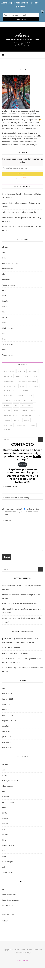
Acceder (5, 889)
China (4, 274)
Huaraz (5, 306)
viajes (32, 425)
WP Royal (28, 953)
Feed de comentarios (10, 900)
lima (16, 410)
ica (16, 405)
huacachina (29, 400)
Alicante (5, 247)
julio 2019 (6, 731)
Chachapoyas (7, 268)
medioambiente (10, 415)
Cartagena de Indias (10, 263)
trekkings (20, 425)
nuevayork (26, 415)
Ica (3, 312)
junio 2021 (6, 688)
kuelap (7, 410)
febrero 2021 (7, 699)
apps (18, 376)
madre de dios (28, 410)
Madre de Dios (8, 328)
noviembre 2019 (8, 715)
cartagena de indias (27, 381)
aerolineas (9, 371)
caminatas (8, 381)
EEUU (4, 295)
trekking (8, 425)
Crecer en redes (8, 285)
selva (4, 349)
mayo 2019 (6, 742)
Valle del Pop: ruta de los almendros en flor (19, 212)
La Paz (5, 317)
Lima (4, 322)
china (22, 386)
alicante (33, 371)
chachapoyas (10, 386)
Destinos (16, 647)
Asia (4, 252)
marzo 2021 (7, 693)
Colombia (6, 279)
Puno (4, 339)
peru (38, 415)
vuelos (7, 430)
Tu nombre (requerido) (11, 486)
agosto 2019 (7, 726)
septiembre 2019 (9, 720)
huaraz (7, 405)
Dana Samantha (10, 653)
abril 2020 (6, 704)
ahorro (21, 371)
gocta (17, 400)
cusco (25, 391)
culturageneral (11, 391)
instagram (26, 405)
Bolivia (4, 258)
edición (20, 396)
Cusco (4, 290)
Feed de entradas (9, 894)
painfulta (6, 639)
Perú (4, 333)
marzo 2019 (7, 747)
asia (26, 376)
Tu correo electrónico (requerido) (15, 497)
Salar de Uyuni (8, 344)
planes (7, 420)
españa (7, 400)
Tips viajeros (7, 355)
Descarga (22, 465)
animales (8, 376)
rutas (17, 420)
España (5, 301)
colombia (33, 386)
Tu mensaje (7, 520)
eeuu (30, 396)
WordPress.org (8, 905)
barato (36, 376)
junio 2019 (6, 737)
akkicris (22, 35)
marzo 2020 (7, 709)
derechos (8, 396)
